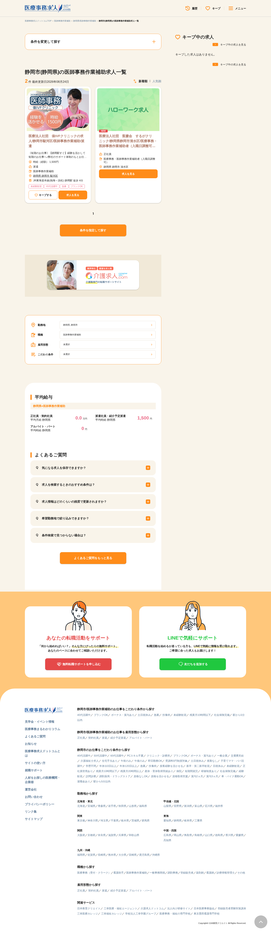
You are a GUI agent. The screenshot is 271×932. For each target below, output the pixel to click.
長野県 (178, 805)
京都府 (91, 835)
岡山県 (178, 835)
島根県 (198, 835)
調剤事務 (173, 872)
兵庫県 (122, 835)
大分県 (122, 854)
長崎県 (102, 854)
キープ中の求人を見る (233, 44)
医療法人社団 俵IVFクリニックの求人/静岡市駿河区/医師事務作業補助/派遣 (56, 141)
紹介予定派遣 (118, 737)
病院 (179, 771)
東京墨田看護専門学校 (207, 913)
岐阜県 (188, 820)
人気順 (156, 81)
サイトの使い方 (35, 762)
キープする (45, 195)
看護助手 (118, 872)
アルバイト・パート (140, 737)
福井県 (219, 805)
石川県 (209, 805)
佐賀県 (91, 854)
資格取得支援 (180, 776)
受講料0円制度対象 (176, 760)
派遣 (104, 737)
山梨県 (167, 805)
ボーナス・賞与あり (122, 714)
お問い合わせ (34, 796)
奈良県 (102, 835)
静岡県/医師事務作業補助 (84, 21)
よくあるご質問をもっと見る (93, 558)
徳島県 (219, 835)
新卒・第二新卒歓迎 (198, 765)
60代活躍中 (117, 755)
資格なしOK (141, 776)
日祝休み (218, 765)
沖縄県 (156, 854)
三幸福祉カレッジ (111, 913)
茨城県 (135, 820)
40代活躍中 (84, 714)
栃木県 (125, 820)
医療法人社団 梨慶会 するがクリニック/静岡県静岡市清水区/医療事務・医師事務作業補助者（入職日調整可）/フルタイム (128, 141)
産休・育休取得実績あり (159, 771)
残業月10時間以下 (200, 714)
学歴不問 (91, 765)
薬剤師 (200, 872)
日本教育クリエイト (88, 908)
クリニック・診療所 (158, 755)
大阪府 (81, 835)
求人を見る (72, 195)
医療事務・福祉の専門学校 (174, 913)
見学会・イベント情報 (39, 721)
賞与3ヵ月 (212, 776)
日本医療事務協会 (204, 908)
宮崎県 (133, 854)
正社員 (81, 737)
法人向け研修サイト (178, 908)
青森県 (102, 805)
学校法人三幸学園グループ (140, 913)
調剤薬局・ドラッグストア (114, 776)
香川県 (229, 835)
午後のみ (139, 760)
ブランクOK (101, 714)
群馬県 (146, 820)
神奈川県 (93, 820)
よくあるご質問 (35, 736)
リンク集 (31, 811)
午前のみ (126, 760)
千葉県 (115, 820)
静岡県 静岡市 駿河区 (45, 175)
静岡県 (178, 820)
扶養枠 (166, 714)
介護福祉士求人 (90, 760)
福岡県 (81, 854)
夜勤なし (212, 760)
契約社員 (93, 737)
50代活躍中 (100, 755)
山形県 (133, 805)
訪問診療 (91, 776)
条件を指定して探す (93, 230)
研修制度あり (209, 771)
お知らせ (31, 743)
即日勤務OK (155, 760)
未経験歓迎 (179, 714)
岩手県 (112, 805)
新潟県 (188, 805)
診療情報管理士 (226, 872)
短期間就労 (191, 771)
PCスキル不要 (135, 755)
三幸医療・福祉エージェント (120, 908)
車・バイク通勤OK (232, 776)
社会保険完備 (222, 714)
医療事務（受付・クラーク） (94, 872)
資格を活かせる (160, 776)
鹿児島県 (144, 854)
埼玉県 (104, 820)
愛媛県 (240, 835)
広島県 (167, 835)
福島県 (143, 805)
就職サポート (34, 770)
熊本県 (112, 854)
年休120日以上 (128, 765)
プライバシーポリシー (39, 804)
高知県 (167, 840)
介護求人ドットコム (152, 908)
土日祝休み (144, 714)
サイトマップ (34, 818)
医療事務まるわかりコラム (42, 729)
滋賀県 (112, 835)
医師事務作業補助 (62, 21)
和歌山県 (134, 835)
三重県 (198, 820)
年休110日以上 (107, 765)
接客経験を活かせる (171, 765)
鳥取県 (188, 835)
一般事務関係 (157, 872)
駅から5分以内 (101, 781)
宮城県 (91, 805)
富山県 (198, 805)
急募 (156, 714)
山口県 (209, 835)
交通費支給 (237, 755)
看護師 (210, 872)
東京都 (81, 820)
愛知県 (167, 820)
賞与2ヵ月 (197, 776)
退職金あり (83, 781)
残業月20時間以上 (130, 771)
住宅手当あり (109, 760)
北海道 (81, 805)
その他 (241, 872)
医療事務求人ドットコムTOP (38, 21)
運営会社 (31, 789)
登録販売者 (186, 872)
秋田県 (122, 805)
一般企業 (222, 755)
